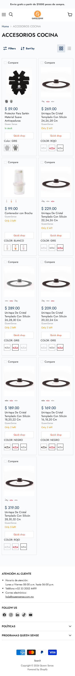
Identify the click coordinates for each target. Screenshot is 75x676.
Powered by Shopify (37, 669)
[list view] (69, 48)
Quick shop (19, 135)
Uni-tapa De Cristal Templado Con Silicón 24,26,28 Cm (54, 116)
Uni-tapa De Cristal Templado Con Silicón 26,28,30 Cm (17, 316)
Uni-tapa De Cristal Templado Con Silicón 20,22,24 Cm (54, 316)
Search (37, 660)
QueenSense (47, 124)
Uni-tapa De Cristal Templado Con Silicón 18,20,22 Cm (17, 416)
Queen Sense (11, 124)
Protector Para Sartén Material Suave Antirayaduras (17, 116)
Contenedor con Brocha (18, 213)
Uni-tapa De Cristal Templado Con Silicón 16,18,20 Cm (54, 416)
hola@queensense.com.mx (19, 596)
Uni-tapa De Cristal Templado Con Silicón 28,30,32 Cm (17, 515)
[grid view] (61, 48)
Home (5, 26)
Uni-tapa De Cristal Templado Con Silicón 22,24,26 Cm (54, 216)
